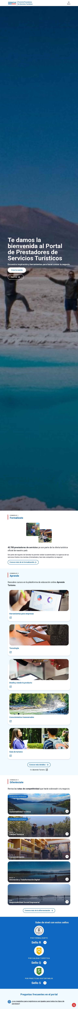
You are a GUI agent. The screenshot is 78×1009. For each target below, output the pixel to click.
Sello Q (38, 962)
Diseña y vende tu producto (20, 683)
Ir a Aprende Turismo (39, 770)
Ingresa (15, 277)
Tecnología (14, 648)
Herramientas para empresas (21, 614)
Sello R (38, 942)
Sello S (38, 983)
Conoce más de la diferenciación (39, 910)
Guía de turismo (16, 752)
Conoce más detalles (39, 764)
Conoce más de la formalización (23, 562)
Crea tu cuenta (17, 270)
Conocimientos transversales (21, 717)
